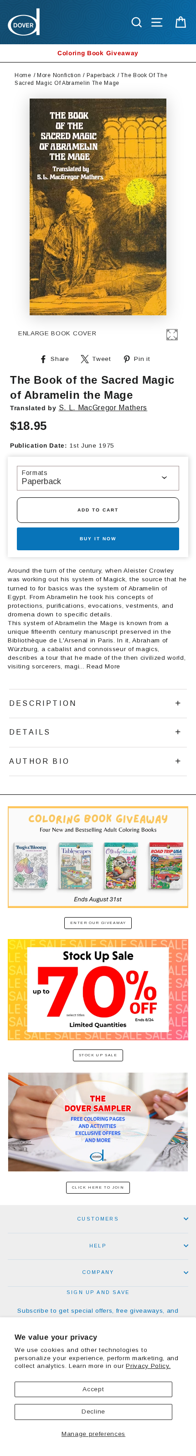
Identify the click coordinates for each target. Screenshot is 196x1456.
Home (23, 75)
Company (98, 1272)
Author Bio (39, 761)
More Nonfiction (59, 75)
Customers (98, 1218)
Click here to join (98, 1187)
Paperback (101, 75)
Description (43, 703)
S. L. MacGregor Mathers (103, 408)
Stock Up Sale (98, 1055)
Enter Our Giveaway (98, 923)
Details (30, 732)
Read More (103, 666)
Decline (93, 1411)
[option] (98, 53)
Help (98, 1245)
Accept (93, 1389)
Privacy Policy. (148, 1365)
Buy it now (98, 538)
